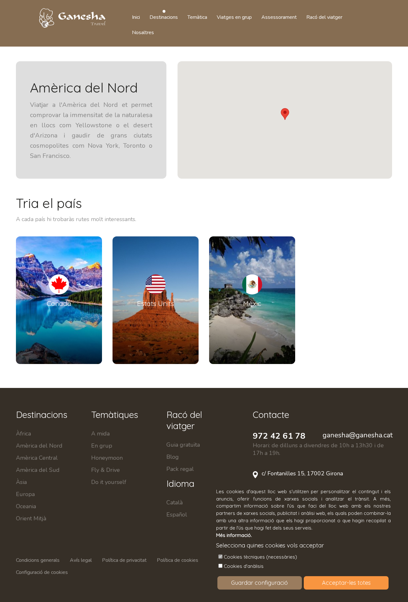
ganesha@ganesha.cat (358, 435)
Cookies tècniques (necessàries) (260, 557)
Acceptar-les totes (346, 582)
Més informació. (234, 535)
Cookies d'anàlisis (244, 566)
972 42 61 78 (279, 436)
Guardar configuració (259, 582)
